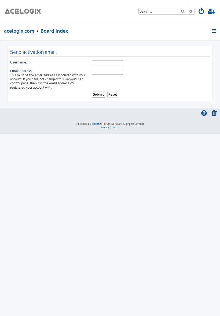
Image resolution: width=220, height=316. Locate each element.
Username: (18, 62)
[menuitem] (201, 12)
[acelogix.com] (24, 11)
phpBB (96, 123)
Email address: (21, 71)
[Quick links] (214, 30)
